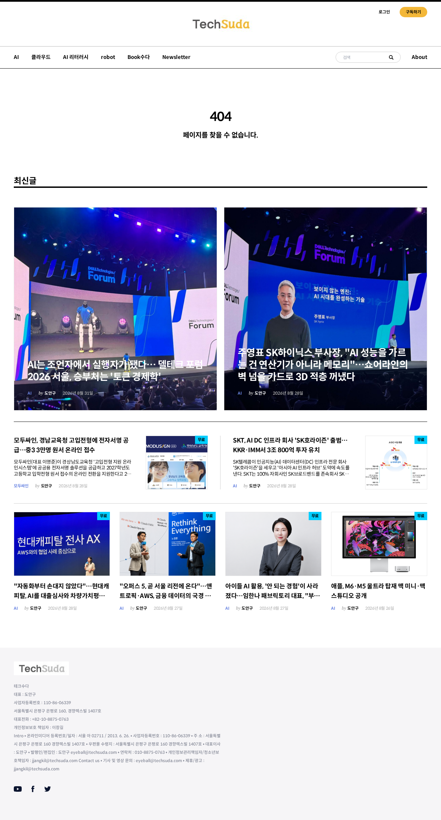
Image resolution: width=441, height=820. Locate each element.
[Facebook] (32, 789)
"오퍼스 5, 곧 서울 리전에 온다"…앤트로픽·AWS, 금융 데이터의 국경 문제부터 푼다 (166, 596)
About (419, 57)
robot (108, 57)
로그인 (384, 11)
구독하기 (413, 11)
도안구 (50, 393)
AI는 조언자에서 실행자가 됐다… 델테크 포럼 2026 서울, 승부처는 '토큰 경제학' (115, 371)
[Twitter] (47, 789)
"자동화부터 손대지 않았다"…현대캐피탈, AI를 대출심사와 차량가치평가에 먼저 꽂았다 (61, 596)
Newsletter (176, 57)
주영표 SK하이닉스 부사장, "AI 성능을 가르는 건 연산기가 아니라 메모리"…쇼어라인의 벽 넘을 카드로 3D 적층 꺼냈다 (323, 365)
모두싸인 (21, 485)
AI (16, 57)
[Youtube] (18, 789)
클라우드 (41, 57)
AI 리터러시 (76, 57)
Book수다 (138, 57)
